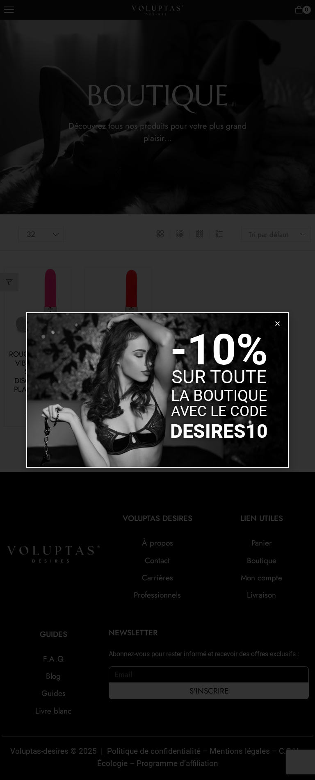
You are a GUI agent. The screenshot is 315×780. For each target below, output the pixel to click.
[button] (277, 324)
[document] (157, 390)
